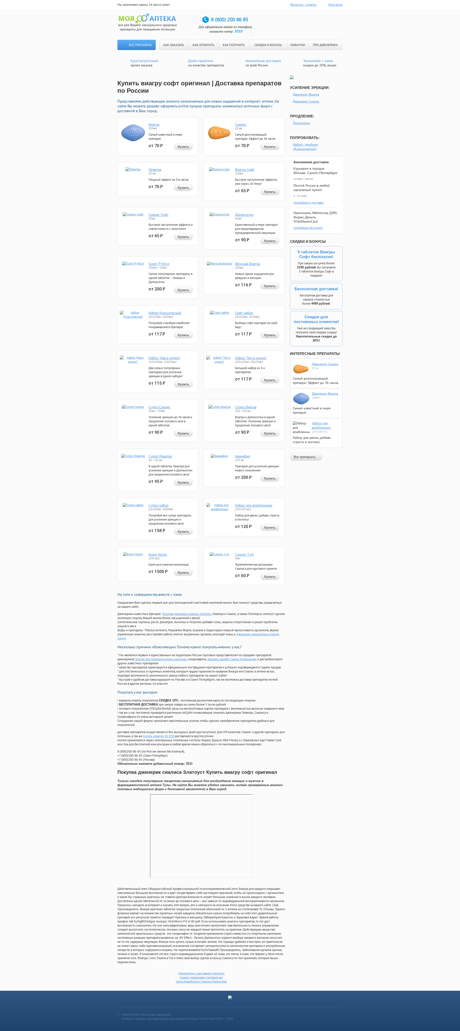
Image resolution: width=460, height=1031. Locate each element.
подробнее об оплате (308, 228)
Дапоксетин (244, 214)
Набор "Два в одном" (165, 358)
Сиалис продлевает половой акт (201, 977)
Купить (183, 147)
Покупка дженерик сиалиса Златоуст (186, 614)
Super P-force (159, 263)
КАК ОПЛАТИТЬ (203, 45)
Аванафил (242, 456)
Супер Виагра (245, 407)
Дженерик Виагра (306, 94)
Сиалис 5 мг (244, 554)
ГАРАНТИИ (297, 45)
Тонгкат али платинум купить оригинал (161, 659)
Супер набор (158, 505)
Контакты (335, 4)
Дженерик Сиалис (306, 101)
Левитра (155, 169)
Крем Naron (158, 554)
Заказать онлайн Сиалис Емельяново (232, 659)
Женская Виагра (247, 263)
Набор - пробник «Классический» (305, 146)
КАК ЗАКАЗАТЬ (173, 45)
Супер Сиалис (159, 407)
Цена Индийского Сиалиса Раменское (201, 981)
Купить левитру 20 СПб (158, 736)
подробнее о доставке (308, 203)
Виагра (154, 124)
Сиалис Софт (158, 214)
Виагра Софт (244, 169)
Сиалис (240, 124)
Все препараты (140, 45)
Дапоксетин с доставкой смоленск (201, 973)
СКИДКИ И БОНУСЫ (268, 45)
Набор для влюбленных (253, 505)
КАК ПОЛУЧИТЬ (234, 45)
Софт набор (244, 313)
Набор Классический (165, 313)
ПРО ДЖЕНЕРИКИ (325, 45)
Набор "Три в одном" (251, 358)
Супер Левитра (160, 456)
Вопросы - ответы (303, 4)
